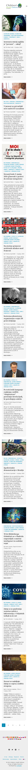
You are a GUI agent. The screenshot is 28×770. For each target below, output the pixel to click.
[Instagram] (15, 749)
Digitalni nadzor (9, 103)
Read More (8, 77)
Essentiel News (9, 182)
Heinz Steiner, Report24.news (13, 546)
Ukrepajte (11, 169)
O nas (5, 757)
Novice (22, 757)
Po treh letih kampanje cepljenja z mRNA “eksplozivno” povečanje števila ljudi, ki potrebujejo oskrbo (13, 394)
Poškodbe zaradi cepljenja (12, 166)
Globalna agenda (9, 33)
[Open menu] (26, 6)
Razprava (6, 311)
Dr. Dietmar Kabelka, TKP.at (13, 689)
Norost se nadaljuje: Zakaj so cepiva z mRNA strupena (13, 683)
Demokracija (19, 101)
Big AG (5, 458)
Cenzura (12, 101)
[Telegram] (18, 749)
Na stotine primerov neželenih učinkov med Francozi (13, 248)
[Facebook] (9, 749)
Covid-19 (14, 236)
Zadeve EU (6, 39)
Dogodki (19, 458)
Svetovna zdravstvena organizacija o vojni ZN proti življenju (13, 318)
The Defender (9, 619)
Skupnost (16, 757)
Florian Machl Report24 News (13, 402)
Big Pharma (7, 163)
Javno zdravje (19, 164)
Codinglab (19, 765)
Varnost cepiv (20, 169)
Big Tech (6, 101)
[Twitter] (12, 749)
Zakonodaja (6, 759)
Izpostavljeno (13, 759)
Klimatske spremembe (15, 461)
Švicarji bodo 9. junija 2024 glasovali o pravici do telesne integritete (14, 176)
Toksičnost (12, 37)
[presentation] (14, 23)
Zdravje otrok (16, 171)
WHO (18, 37)
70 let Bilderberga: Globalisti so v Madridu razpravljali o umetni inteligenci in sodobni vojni (13, 538)
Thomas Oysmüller (10, 112)
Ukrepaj (11, 757)
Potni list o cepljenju (10, 167)
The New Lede (9, 47)
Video (20, 759)
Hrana (17, 460)
